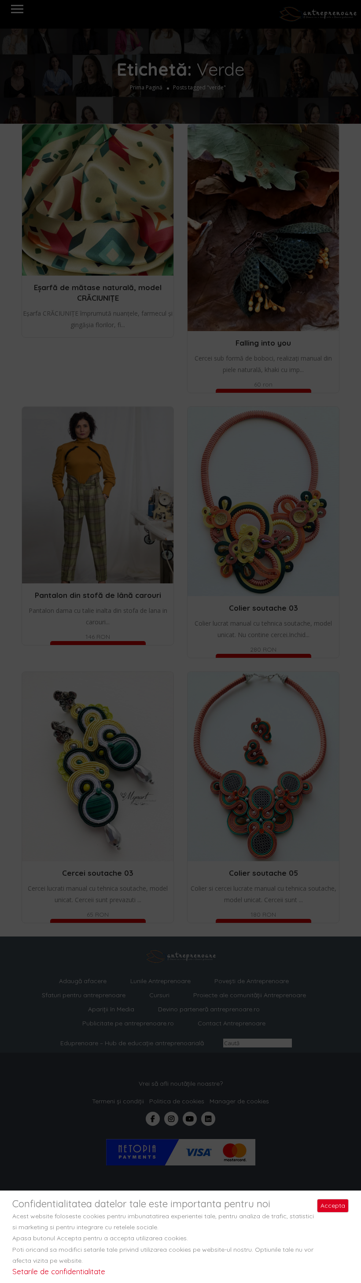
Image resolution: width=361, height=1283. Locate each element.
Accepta (332, 1205)
